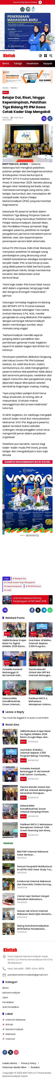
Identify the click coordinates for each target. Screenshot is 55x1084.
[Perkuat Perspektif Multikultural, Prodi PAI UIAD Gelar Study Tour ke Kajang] (8, 869)
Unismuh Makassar (16, 1019)
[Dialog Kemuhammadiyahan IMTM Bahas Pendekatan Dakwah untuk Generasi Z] (8, 929)
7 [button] (36, 568)
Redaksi (35, 1067)
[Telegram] (44, 610)
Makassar (11, 1034)
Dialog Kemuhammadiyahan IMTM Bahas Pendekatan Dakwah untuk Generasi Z (33, 927)
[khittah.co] (18, 55)
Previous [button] (42, 568)
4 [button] (23, 568)
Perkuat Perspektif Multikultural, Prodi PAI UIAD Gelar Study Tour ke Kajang (34, 868)
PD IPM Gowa (34, 586)
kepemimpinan (14, 586)
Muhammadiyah (11, 992)
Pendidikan (8, 1002)
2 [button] (15, 568)
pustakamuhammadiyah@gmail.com (28, 974)
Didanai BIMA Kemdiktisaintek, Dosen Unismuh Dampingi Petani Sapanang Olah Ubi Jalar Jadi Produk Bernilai (13, 701)
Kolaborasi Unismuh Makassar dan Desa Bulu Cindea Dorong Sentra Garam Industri (34, 883)
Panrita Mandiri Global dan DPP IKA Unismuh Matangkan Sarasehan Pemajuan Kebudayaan (40, 672)
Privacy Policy (28, 1063)
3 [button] (19, 568)
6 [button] (32, 568)
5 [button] (27, 568)
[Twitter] (38, 610)
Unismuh (10, 1038)
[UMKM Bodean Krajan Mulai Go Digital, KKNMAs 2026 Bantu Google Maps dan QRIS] (14, 629)
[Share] (50, 118)
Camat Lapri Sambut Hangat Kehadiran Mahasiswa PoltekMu (33, 898)
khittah (5, 118)
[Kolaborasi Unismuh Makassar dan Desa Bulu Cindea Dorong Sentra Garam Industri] (8, 884)
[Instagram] (16, 1052)
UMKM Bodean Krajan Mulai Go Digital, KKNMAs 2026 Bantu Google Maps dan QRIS (14, 643)
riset (9, 590)
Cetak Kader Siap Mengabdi (21, 582)
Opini (5, 997)
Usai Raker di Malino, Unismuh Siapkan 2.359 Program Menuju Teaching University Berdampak (40, 643)
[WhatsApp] (50, 610)
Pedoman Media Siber (14, 1067)
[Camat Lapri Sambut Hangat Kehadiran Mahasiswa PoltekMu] (8, 899)
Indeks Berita (9, 1063)
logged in (22, 717)
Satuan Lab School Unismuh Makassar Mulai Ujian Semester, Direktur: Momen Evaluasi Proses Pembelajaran (34, 913)
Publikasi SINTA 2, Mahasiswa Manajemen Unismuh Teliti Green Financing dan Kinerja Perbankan (41, 701)
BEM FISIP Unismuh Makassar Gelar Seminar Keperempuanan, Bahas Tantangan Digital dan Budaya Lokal (34, 853)
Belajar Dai (20, 578)
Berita (5, 92)
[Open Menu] (45, 55)
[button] (40, 55)
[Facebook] (32, 610)
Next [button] (48, 568)
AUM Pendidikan (10, 1007)
